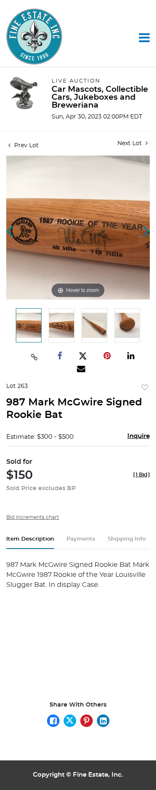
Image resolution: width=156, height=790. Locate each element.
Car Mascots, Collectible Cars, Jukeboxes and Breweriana (100, 97)
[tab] (30, 542)
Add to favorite (145, 388)
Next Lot (130, 143)
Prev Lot (25, 145)
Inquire (138, 436)
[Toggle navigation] (144, 37)
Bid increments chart (32, 517)
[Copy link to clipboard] (35, 356)
